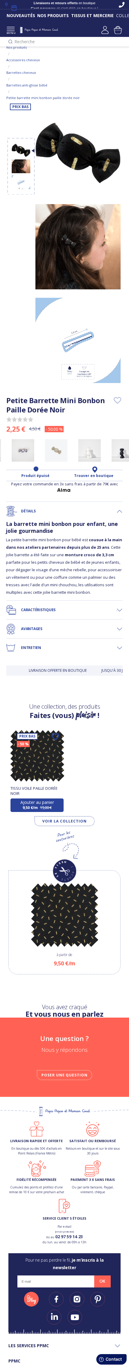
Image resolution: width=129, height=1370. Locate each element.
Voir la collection (64, 821)
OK (102, 1281)
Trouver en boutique (93, 475)
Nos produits (16, 47)
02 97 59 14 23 (69, 1236)
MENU (11, 33)
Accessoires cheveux (23, 60)
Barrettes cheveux (21, 72)
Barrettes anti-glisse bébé (26, 85)
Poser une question (64, 1075)
